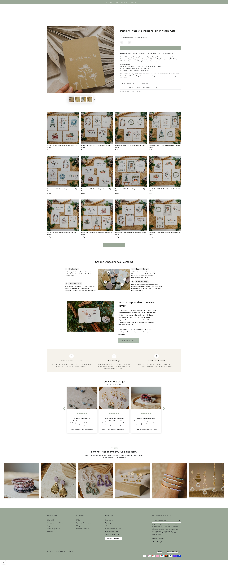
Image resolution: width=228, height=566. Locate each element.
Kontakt (50, 531)
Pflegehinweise (81, 526)
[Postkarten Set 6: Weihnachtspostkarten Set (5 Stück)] (97, 171)
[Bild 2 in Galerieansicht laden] (77, 99)
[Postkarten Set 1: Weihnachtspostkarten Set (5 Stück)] (63, 128)
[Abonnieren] (180, 520)
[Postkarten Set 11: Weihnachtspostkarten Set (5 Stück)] (131, 215)
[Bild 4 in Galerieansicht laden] (89, 99)
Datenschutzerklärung (113, 529)
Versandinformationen (84, 523)
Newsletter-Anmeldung (55, 523)
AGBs (107, 526)
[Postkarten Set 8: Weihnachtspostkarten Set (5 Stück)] (165, 171)
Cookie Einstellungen (112, 531)
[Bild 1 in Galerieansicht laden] (71, 99)
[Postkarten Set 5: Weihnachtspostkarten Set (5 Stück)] (63, 171)
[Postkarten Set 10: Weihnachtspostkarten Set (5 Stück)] (97, 215)
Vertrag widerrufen (113, 538)
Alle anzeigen (113, 245)
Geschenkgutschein (53, 529)
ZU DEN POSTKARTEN (128, 340)
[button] (64, 408)
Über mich (50, 520)
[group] (21, 480)
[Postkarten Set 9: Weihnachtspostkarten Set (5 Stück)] (63, 215)
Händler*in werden (82, 529)
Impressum (109, 520)
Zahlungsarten (110, 523)
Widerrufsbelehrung (112, 534)
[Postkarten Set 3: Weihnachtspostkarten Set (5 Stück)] (97, 128)
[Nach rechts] (179, 2)
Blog (48, 526)
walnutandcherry (56, 551)
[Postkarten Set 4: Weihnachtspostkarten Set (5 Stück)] (165, 128)
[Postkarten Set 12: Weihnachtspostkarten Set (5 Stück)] (165, 215)
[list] (114, 361)
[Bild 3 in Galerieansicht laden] (83, 99)
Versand (128, 37)
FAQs (78, 520)
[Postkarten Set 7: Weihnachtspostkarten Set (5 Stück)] (131, 171)
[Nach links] (48, 2)
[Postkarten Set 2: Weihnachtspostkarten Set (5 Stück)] (131, 128)
